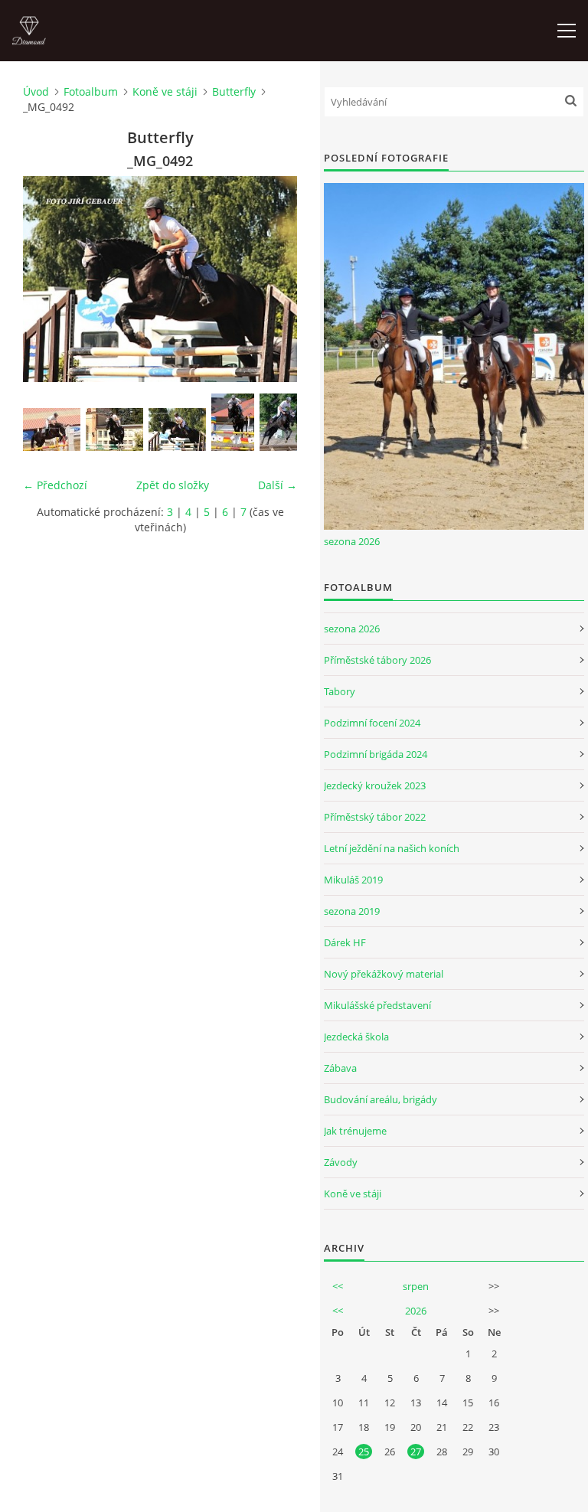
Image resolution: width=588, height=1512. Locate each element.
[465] (281, 422)
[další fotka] (272, 279)
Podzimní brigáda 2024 (375, 754)
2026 (415, 1311)
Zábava (340, 1068)
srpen (416, 1286)
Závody (341, 1162)
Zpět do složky (172, 485)
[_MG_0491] (114, 429)
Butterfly (234, 91)
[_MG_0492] (177, 429)
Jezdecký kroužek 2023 (375, 785)
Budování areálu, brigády (380, 1099)
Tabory (339, 691)
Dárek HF (345, 942)
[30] (232, 422)
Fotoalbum (91, 91)
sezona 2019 (352, 911)
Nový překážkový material (383, 974)
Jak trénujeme (355, 1131)
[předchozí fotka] (48, 279)
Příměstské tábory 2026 (377, 660)
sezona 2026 (352, 541)
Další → (277, 485)
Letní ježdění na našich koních (391, 848)
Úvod (36, 91)
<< (337, 1286)
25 (363, 1451)
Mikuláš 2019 (353, 880)
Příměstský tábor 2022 (375, 817)
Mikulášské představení (377, 1005)
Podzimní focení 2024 (372, 723)
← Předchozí (55, 485)
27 (415, 1451)
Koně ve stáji (165, 91)
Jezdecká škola (356, 1036)
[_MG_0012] (51, 429)
